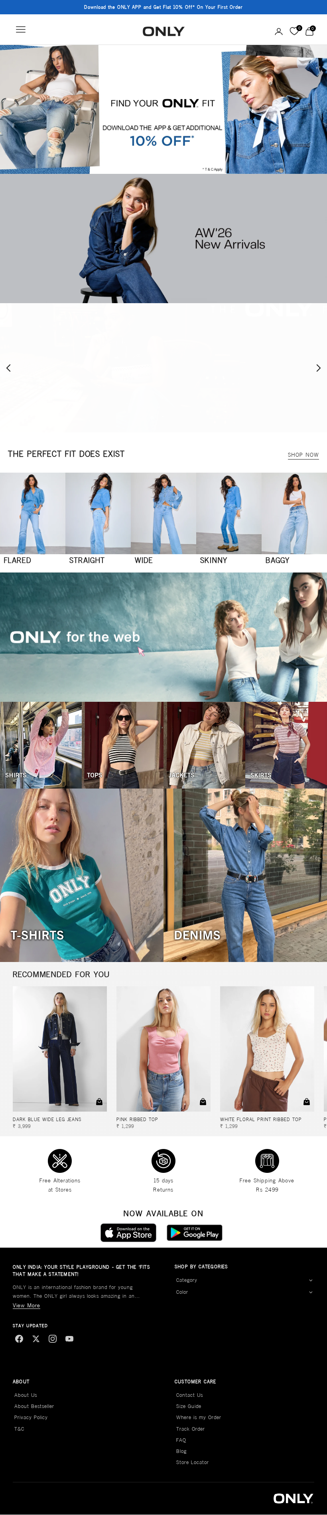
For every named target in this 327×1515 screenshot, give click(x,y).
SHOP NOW (303, 455)
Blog (181, 1451)
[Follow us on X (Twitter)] (36, 1339)
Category (186, 1280)
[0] (294, 31)
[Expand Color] (310, 1292)
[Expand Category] (310, 1280)
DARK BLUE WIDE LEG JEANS (47, 1119)
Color (182, 1292)
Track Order (190, 1429)
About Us (25, 1395)
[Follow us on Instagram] (52, 1339)
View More (26, 1305)
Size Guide (188, 1406)
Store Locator (192, 1462)
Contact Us (189, 1395)
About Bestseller (34, 1406)
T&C (19, 1429)
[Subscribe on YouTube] (69, 1339)
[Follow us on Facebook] (19, 1339)
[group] (163, 109)
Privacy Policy (31, 1417)
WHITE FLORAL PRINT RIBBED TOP (261, 1119)
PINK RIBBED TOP (137, 1119)
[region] (163, 367)
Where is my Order (198, 1417)
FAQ (181, 1440)
